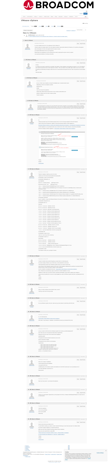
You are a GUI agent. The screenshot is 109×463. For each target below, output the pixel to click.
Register (81, 13)
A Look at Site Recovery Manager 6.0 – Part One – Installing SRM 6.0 (51, 434)
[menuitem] (81, 13)
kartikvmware (27, 49)
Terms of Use (27, 456)
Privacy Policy (47, 454)
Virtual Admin (41, 163)
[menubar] (81, 13)
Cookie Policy (53, 454)
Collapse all (73, 30)
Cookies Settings (100, 452)
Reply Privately (82, 43)
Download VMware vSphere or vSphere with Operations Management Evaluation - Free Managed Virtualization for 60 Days (61, 125)
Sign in (85, 13)
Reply (78, 43)
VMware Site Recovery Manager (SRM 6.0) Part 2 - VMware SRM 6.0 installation (53, 432)
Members (60, 26)
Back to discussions (28, 30)
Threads (33, 26)
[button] (86, 11)
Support (26, 448)
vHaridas (31, 123)
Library (41, 26)
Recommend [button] (83, 40)
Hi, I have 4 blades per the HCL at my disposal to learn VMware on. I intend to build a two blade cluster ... (48, 36)
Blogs (47, 26)
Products (27, 445)
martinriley (29, 68)
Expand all (68, 30)
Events (53, 26)
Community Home (25, 26)
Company (27, 449)
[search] (86, 17)
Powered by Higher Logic (54, 462)
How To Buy (27, 450)
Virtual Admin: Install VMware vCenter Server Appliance (64, 128)
